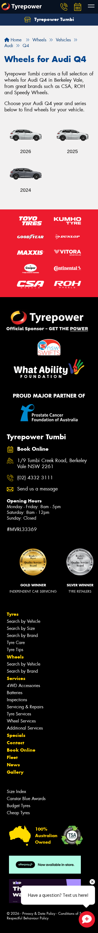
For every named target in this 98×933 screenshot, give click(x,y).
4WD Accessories (23, 685)
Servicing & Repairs (25, 707)
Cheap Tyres (18, 813)
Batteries (14, 693)
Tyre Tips (15, 650)
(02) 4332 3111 (35, 478)
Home (15, 40)
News (13, 765)
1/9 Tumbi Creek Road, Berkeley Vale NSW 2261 (52, 464)
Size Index (16, 791)
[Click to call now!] (64, 7)
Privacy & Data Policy (38, 913)
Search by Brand (22, 635)
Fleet (12, 757)
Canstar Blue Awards (26, 798)
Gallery (15, 772)
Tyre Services (19, 714)
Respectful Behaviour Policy (27, 918)
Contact (15, 743)
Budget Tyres (18, 806)
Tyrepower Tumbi (53, 19)
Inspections (17, 700)
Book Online (21, 750)
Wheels (15, 657)
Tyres (13, 614)
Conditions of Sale (72, 913)
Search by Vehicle (23, 621)
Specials (16, 735)
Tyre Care (16, 642)
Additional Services (25, 728)
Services (16, 678)
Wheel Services (21, 721)
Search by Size (21, 628)
